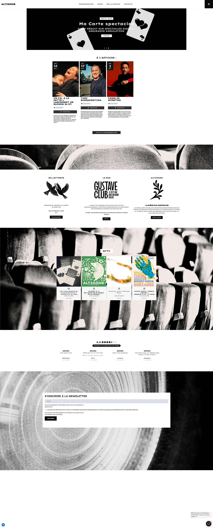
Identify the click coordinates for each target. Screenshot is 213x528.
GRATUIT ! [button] (106, 33)
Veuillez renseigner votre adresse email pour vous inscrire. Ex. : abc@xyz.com (64, 405)
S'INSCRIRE (50, 418)
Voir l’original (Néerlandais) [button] (94, 355)
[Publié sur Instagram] (69, 289)
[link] (65, 111)
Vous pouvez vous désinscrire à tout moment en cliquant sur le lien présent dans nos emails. (64, 413)
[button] (104, 48)
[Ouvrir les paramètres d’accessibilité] (3, 524)
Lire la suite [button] (68, 296)
